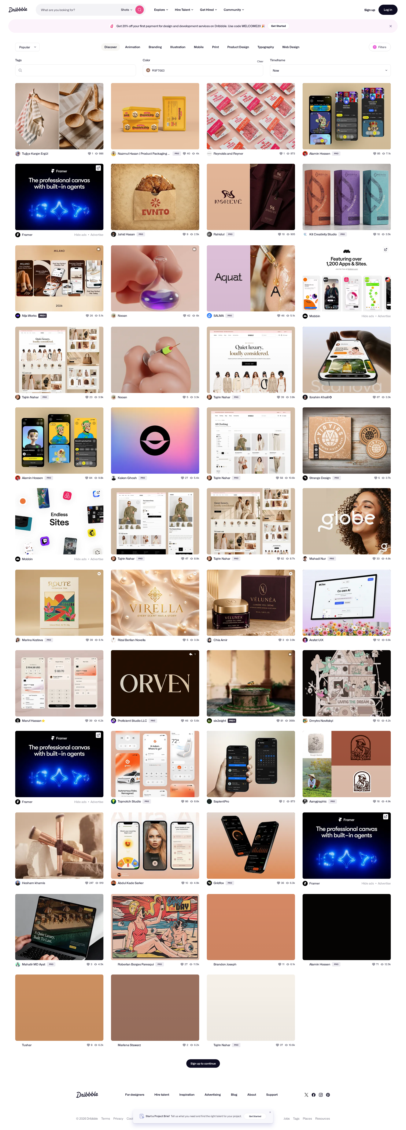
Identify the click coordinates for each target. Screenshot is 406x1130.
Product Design (238, 47)
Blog (234, 1094)
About (251, 1094)
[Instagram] (321, 1095)
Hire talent (161, 1094)
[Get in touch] (78, 141)
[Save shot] (87, 141)
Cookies (132, 1118)
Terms (105, 1118)
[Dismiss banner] (270, 1112)
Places (307, 1118)
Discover (110, 47)
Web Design (290, 47)
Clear (260, 61)
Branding (155, 47)
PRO (177, 153)
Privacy (118, 1118)
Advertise (97, 234)
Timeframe (277, 60)
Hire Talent (182, 9)
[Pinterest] (328, 1095)
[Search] (139, 10)
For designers (134, 1094)
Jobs (287, 1118)
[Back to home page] (17, 9)
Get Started (278, 26)
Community (232, 9)
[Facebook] (313, 1095)
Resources (322, 1118)
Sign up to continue (203, 1063)
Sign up (369, 10)
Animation (132, 47)
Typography (266, 47)
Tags (18, 60)
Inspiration (187, 1094)
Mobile (199, 47)
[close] (390, 26)
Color (146, 60)
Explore (159, 9)
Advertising (213, 1094)
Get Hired (207, 9)
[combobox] (77, 9)
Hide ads (80, 234)
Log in (388, 9)
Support (272, 1094)
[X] (306, 1095)
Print (215, 47)
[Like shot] (95, 141)
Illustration (177, 47)
